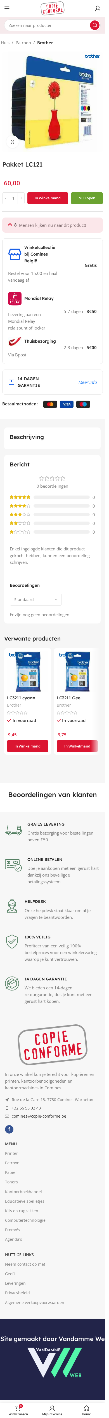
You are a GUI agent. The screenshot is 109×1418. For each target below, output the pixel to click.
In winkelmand (48, 197)
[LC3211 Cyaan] (27, 671)
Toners (11, 1182)
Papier (11, 1172)
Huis (5, 42)
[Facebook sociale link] (9, 1129)
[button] (27, 746)
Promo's (12, 1229)
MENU (11, 1143)
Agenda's (13, 1239)
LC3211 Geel (69, 697)
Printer (11, 1153)
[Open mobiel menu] (7, 8)
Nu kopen (87, 197)
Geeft (10, 1273)
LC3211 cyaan (21, 697)
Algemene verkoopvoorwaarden (34, 1302)
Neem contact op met (25, 1264)
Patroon (23, 42)
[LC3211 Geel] (77, 671)
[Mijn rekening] (97, 8)
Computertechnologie (25, 1220)
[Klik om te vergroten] (12, 142)
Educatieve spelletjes (24, 1201)
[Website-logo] (52, 8)
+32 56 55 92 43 (26, 1108)
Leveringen (15, 1283)
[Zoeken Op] (94, 25)
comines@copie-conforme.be (39, 1116)
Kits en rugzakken (21, 1210)
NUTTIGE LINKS (19, 1254)
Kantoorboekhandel (23, 1191)
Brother (45, 42)
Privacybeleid (17, 1292)
